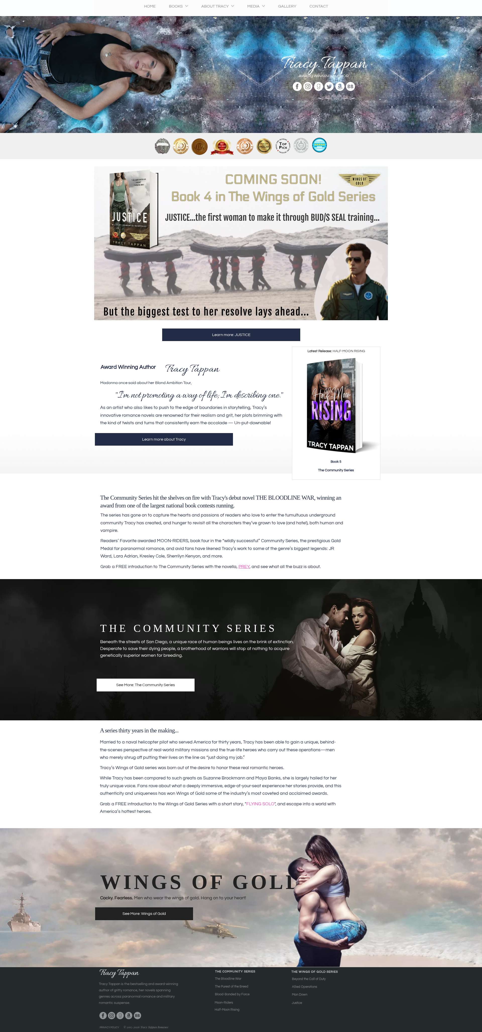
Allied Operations (304, 987)
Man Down (299, 994)
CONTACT (319, 6)
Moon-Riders (224, 1002)
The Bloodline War (228, 978)
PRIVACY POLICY (109, 1027)
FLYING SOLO (260, 804)
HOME (150, 6)
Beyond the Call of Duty (309, 979)
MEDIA (253, 6)
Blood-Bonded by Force (232, 994)
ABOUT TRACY (215, 6)
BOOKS (176, 6)
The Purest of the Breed (231, 986)
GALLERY (287, 6)
